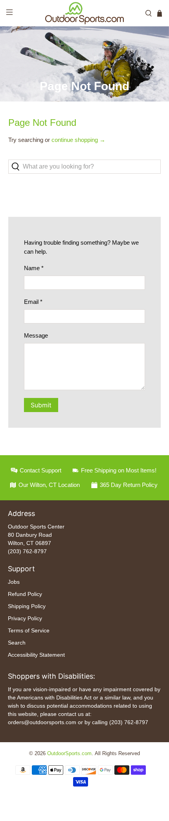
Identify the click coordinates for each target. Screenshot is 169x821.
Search (17, 642)
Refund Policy (25, 594)
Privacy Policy (25, 618)
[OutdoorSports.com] (84, 13)
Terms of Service (29, 630)
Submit (41, 405)
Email (33, 301)
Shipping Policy (27, 606)
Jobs (14, 582)
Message (36, 335)
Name (34, 268)
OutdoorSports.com (69, 753)
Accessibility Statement (36, 655)
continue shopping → (78, 139)
